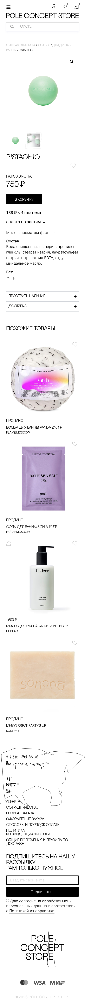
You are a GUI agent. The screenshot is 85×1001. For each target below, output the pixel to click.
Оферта (13, 802)
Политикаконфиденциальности (28, 832)
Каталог (44, 45)
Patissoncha (19, 176)
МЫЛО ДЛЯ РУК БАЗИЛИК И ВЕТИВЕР (37, 626)
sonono (12, 731)
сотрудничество (22, 808)
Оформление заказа (25, 819)
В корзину (24, 200)
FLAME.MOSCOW (18, 432)
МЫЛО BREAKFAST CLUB (26, 726)
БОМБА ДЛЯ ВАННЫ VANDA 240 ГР (34, 428)
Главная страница (20, 45)
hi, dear (12, 631)
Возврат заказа (20, 813)
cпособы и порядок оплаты (33, 825)
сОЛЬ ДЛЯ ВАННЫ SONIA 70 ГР (31, 527)
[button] (72, 61)
